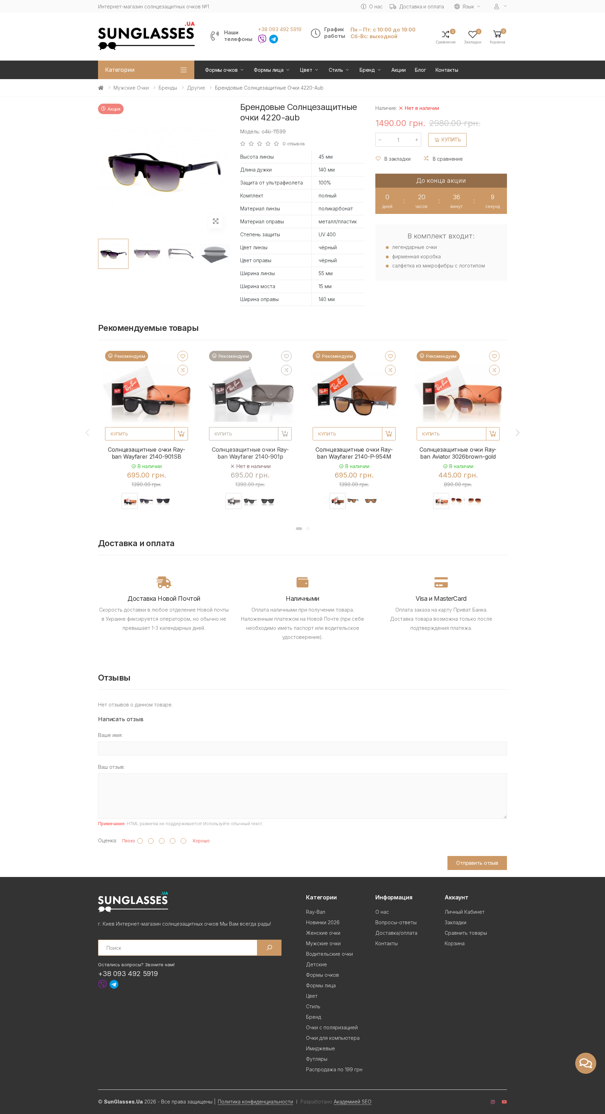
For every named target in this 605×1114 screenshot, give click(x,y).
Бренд (367, 70)
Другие (196, 88)
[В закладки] (183, 356)
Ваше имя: (110, 735)
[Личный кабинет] (500, 6)
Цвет (306, 70)
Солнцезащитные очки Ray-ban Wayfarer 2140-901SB (146, 453)
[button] (497, 36)
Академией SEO (352, 1102)
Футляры (316, 1059)
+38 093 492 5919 (279, 29)
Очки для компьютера (333, 1038)
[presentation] (88, 432)
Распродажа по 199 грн (334, 1069)
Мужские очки (131, 88)
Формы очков (221, 70)
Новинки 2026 (323, 922)
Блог (420, 70)
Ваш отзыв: (111, 767)
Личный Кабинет (465, 912)
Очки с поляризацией (332, 1027)
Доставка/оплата (396, 933)
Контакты (447, 70)
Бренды (168, 88)
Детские (316, 964)
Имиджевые (320, 1048)
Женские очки (323, 933)
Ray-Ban (315, 912)
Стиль (336, 70)
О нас (375, 6)
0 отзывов (294, 143)
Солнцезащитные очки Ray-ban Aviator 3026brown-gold (457, 453)
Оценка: (107, 840)
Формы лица (269, 70)
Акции (398, 70)
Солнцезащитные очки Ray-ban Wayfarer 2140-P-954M (353, 453)
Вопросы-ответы (396, 922)
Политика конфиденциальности (255, 1102)
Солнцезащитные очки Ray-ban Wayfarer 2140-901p (250, 453)
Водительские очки (329, 954)
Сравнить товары (466, 933)
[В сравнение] (183, 370)
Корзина (455, 943)
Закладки (455, 922)
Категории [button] (119, 69)
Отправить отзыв (477, 863)
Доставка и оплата (421, 6)
